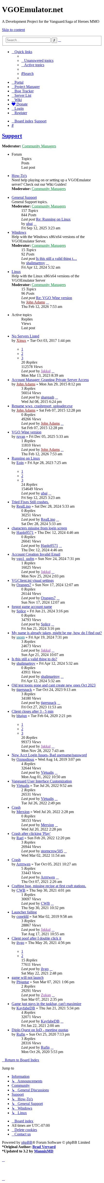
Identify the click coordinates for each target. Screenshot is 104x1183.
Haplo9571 (25, 532)
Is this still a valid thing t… (56, 258)
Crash (16, 807)
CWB (20, 890)
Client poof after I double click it (36, 938)
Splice (21, 611)
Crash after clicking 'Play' (31, 833)
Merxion (23, 812)
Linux (16, 272)
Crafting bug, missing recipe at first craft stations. (49, 886)
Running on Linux (26, 458)
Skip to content (13, 30)
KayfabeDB (25, 1008)
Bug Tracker (24, 91)
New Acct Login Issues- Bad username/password (49, 755)
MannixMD (43, 1151)
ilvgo (20, 943)
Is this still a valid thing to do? (34, 659)
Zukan (46, 995)
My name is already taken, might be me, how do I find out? (57, 633)
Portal (19, 82)
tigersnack (24, 689)
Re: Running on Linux (53, 219)
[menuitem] (37, 60)
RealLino (23, 506)
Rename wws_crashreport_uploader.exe (42, 406)
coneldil (22, 916)
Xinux (21, 340)
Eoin (20, 463)
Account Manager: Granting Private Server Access (50, 380)
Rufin (20, 1034)
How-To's (19, 176)
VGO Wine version (26, 432)
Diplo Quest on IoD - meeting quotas (40, 1030)
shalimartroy (35, 263)
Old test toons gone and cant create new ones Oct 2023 (54, 685)
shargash (47, 397)
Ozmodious (25, 759)
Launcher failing (24, 912)
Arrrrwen (23, 864)
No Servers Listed (25, 336)
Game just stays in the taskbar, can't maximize (46, 1004)
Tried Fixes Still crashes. (30, 502)
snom (20, 637)
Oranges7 (23, 585)
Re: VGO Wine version (54, 298)
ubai (29, 224)
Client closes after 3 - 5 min (32, 711)
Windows (19, 232)
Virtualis (47, 772)
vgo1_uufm (25, 559)
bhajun (21, 716)
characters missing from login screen (39, 528)
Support (12, 136)
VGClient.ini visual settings (33, 580)
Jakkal (46, 371)
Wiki (18, 100)
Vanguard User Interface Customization (42, 781)
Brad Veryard (44, 1147)
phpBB (26, 1142)
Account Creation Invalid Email (36, 554)
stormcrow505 (52, 851)
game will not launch (28, 977)
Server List (23, 95)
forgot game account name (32, 607)
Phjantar (22, 982)
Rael (19, 838)
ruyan (20, 436)
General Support (24, 197)
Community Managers (39, 146)
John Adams (35, 302)
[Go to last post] (53, 371)
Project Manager (27, 87)
